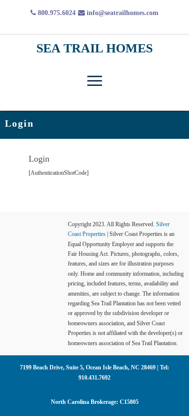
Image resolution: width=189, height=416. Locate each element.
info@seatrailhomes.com (121, 13)
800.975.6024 (56, 13)
